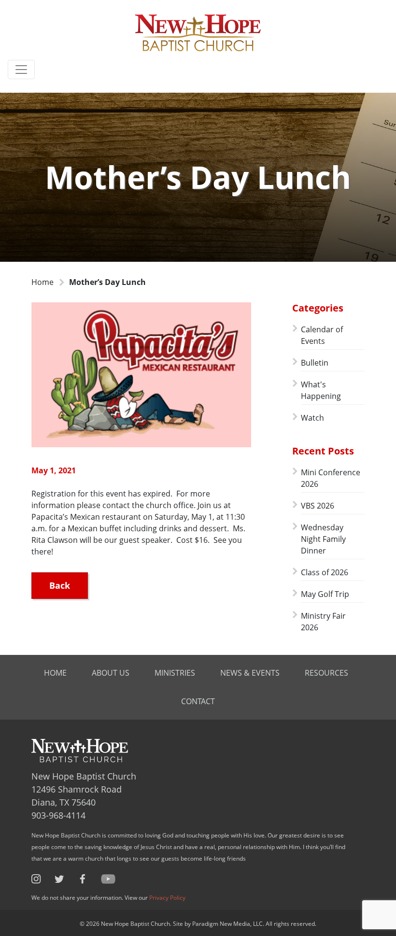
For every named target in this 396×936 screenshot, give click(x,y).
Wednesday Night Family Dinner (323, 539)
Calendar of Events (322, 335)
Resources (326, 672)
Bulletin (314, 362)
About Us (110, 672)
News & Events (250, 672)
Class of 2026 (324, 572)
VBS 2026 (317, 505)
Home (42, 282)
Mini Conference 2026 (330, 478)
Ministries (175, 672)
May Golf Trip (325, 594)
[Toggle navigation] (21, 69)
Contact (198, 701)
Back (59, 585)
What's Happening (321, 390)
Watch (312, 417)
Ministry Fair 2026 (323, 621)
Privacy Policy (167, 897)
